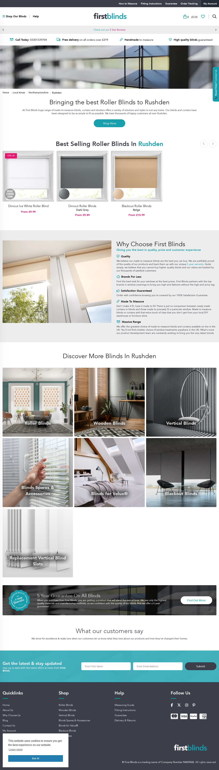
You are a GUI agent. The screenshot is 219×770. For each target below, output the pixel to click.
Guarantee (171, 3)
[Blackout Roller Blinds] (136, 176)
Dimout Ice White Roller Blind (28, 206)
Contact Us (9, 725)
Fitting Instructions (151, 3)
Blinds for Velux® (68, 725)
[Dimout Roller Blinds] (82, 176)
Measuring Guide (124, 705)
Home (6, 92)
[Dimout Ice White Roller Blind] (28, 176)
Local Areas (19, 92)
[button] (3, 29)
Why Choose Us (11, 715)
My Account (210, 3)
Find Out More (196, 600)
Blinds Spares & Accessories (74, 720)
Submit (200, 666)
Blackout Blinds (67, 730)
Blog (5, 720)
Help (36, 16)
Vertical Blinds (67, 715)
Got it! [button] (35, 758)
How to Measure (128, 3)
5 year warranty (195, 264)
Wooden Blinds (67, 710)
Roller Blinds (66, 705)
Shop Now (109, 123)
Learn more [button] (16, 749)
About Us (8, 710)
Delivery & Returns (125, 720)
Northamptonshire (39, 92)
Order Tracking (189, 3)
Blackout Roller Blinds (136, 206)
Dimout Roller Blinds (82, 206)
